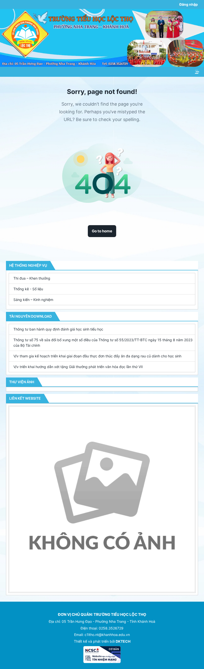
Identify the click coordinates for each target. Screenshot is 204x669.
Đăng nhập (188, 4)
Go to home (102, 231)
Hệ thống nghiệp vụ (28, 265)
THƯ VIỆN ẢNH (21, 382)
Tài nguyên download (30, 316)
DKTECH (123, 641)
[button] (102, 278)
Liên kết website (25, 398)
